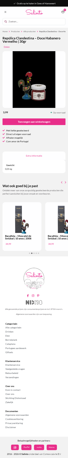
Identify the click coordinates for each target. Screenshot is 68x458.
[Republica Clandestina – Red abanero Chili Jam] (34, 79)
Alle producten (29, 31)
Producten (15, 31)
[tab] (34, 156)
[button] (5, 12)
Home (5, 31)
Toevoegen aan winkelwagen (34, 121)
